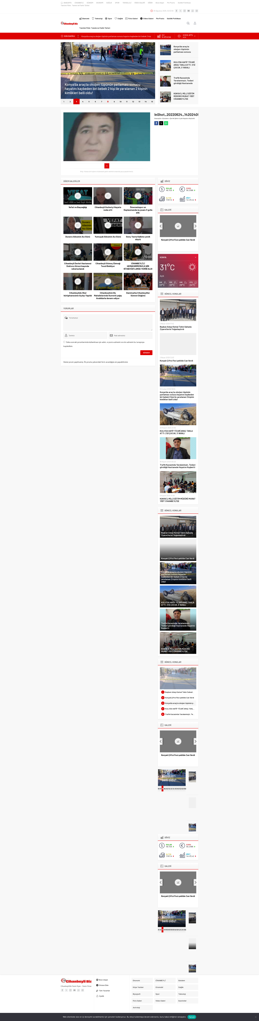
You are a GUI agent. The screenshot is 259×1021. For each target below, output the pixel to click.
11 (126, 101)
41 (177, 929)
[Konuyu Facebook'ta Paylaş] (156, 123)
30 (185, 788)
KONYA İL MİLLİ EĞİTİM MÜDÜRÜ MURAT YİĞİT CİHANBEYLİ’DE (184, 96)
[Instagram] (184, 10)
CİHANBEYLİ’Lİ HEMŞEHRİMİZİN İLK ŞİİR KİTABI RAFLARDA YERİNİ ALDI (138, 266)
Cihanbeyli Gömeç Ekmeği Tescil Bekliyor (108, 264)
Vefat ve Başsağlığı (78, 207)
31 (159, 929)
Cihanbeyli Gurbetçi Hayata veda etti (108, 208)
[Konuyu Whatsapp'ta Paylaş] (166, 123)
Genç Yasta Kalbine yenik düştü (138, 238)
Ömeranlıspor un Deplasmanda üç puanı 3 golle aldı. (138, 210)
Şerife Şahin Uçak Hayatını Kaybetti (182, 118)
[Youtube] (188, 10)
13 (139, 101)
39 (174, 929)
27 (179, 788)
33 (162, 929)
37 (170, 929)
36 (168, 929)
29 (183, 788)
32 (161, 929)
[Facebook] (176, 10)
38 (172, 929)
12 (133, 101)
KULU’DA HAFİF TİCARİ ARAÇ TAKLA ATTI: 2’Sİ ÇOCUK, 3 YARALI (184, 65)
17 (160, 788)
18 (162, 788)
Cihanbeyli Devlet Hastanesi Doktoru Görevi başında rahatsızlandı (77, 266)
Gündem (68, 80)
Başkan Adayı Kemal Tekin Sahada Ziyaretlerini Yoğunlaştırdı (176, 328)
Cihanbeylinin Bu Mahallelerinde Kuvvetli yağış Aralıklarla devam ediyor (108, 295)
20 (166, 788)
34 (164, 929)
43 (181, 929)
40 (176, 929)
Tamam (192, 1017)
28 (181, 788)
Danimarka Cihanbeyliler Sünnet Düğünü (138, 294)
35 (166, 929)
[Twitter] (180, 10)
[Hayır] (255, 1017)
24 (174, 788)
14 (146, 101)
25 (176, 788)
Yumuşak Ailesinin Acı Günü (108, 236)
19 (164, 788)
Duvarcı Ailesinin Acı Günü (77, 236)
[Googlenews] (196, 10)
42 (179, 929)
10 (121, 101)
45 (185, 929)
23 (172, 788)
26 (177, 788)
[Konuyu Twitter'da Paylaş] (161, 123)
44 (183, 929)
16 (159, 788)
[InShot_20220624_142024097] (106, 160)
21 (168, 788)
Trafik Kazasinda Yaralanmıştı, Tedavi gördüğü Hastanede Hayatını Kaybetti (183, 82)
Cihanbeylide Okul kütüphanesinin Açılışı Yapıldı (78, 294)
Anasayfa (157, 118)
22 (170, 788)
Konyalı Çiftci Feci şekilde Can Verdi (176, 360)
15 (152, 101)
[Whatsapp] (192, 10)
